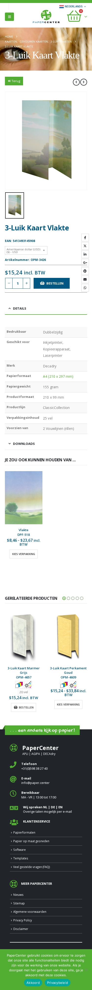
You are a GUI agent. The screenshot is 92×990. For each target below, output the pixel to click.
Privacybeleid (57, 983)
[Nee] (85, 969)
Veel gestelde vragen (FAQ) (31, 867)
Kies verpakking (23, 554)
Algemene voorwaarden (29, 912)
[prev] (76, 82)
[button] (9, 17)
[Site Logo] (46, 17)
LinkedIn (85, 254)
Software (19, 850)
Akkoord (33, 983)
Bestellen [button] (26, 707)
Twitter (85, 246)
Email (85, 279)
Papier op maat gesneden (31, 841)
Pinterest (85, 271)
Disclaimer (20, 929)
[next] (83, 82)
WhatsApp (85, 288)
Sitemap (19, 903)
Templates (20, 858)
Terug (16, 81)
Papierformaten (24, 832)
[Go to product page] (23, 497)
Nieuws (18, 895)
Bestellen (54, 283)
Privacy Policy (22, 920)
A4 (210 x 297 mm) (58, 376)
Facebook (85, 237)
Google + (85, 263)
